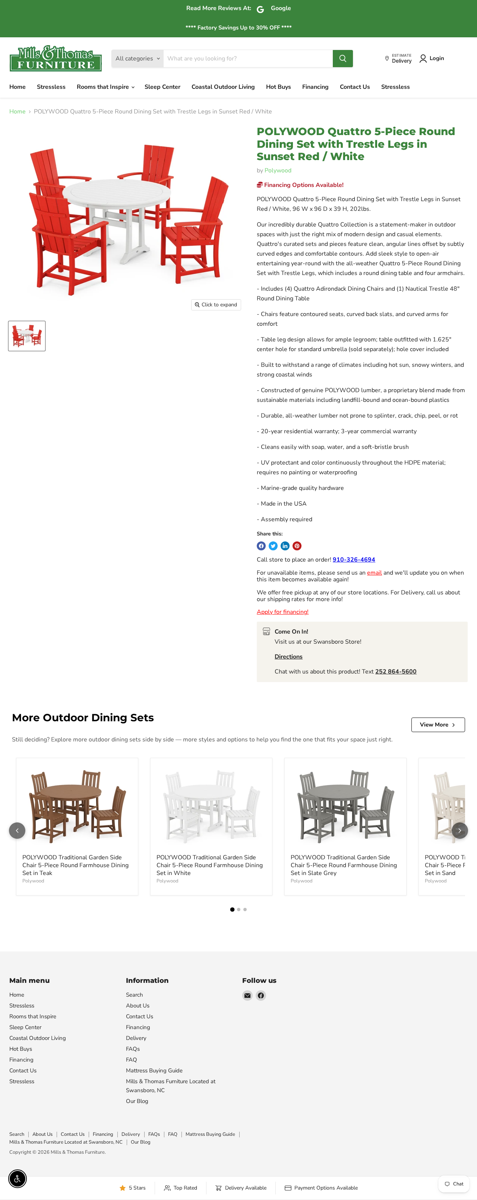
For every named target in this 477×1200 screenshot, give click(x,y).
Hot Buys (278, 87)
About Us (137, 1005)
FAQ (131, 1059)
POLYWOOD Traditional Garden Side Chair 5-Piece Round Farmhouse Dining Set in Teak (75, 865)
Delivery (136, 1038)
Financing (315, 87)
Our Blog (137, 1101)
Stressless (51, 87)
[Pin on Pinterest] (297, 545)
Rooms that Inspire (103, 87)
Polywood (278, 170)
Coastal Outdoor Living (223, 87)
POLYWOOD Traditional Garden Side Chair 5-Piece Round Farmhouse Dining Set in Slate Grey (344, 865)
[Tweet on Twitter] (273, 545)
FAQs (133, 1049)
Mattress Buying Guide (154, 1070)
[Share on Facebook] (261, 545)
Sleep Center (162, 87)
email (374, 573)
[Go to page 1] (232, 909)
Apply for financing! (283, 612)
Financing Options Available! (303, 185)
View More (434, 724)
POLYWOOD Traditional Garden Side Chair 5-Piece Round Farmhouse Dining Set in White (210, 865)
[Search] (343, 58)
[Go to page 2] (238, 909)
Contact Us (355, 87)
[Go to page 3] (245, 909)
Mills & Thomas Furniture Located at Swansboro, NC (66, 1142)
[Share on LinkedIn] (285, 545)
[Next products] (460, 830)
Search (134, 995)
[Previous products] (17, 830)
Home (17, 87)
